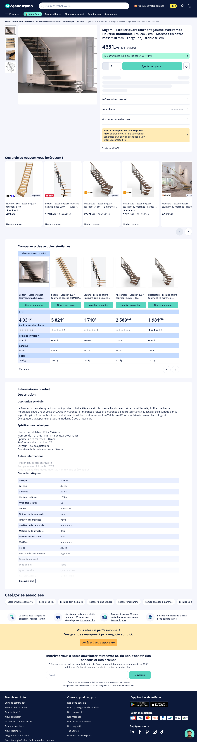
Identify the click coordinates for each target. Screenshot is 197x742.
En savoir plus (128, 685)
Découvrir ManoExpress (79, 735)
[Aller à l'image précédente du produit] (24, 65)
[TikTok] (162, 731)
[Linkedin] (132, 731)
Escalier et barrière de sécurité (38, 21)
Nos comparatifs (75, 712)
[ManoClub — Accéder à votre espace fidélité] (173, 5)
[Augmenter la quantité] (118, 66)
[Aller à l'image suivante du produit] (91, 65)
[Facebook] (139, 731)
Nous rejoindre (13, 730)
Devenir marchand (14, 726)
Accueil (8, 21)
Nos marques (74, 716)
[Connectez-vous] (182, 5)
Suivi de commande (15, 702)
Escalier (57, 21)
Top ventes (73, 730)
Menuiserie (18, 21)
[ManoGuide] (190, 734)
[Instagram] (154, 731)
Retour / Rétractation (16, 707)
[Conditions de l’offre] (188, 56)
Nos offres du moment (79, 721)
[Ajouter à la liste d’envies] (186, 66)
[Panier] (189, 5)
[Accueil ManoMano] (19, 5)
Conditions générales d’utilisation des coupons (29, 740)
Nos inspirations (75, 726)
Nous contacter (13, 716)
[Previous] (167, 369)
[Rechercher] (42, 6)
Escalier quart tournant (73, 21)
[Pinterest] (147, 731)
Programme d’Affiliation (17, 735)
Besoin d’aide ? (12, 712)
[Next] (175, 369)
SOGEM (115, 147)
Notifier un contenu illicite (18, 721)
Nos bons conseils (76, 702)
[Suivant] (188, 232)
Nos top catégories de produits (83, 707)
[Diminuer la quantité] (105, 66)
